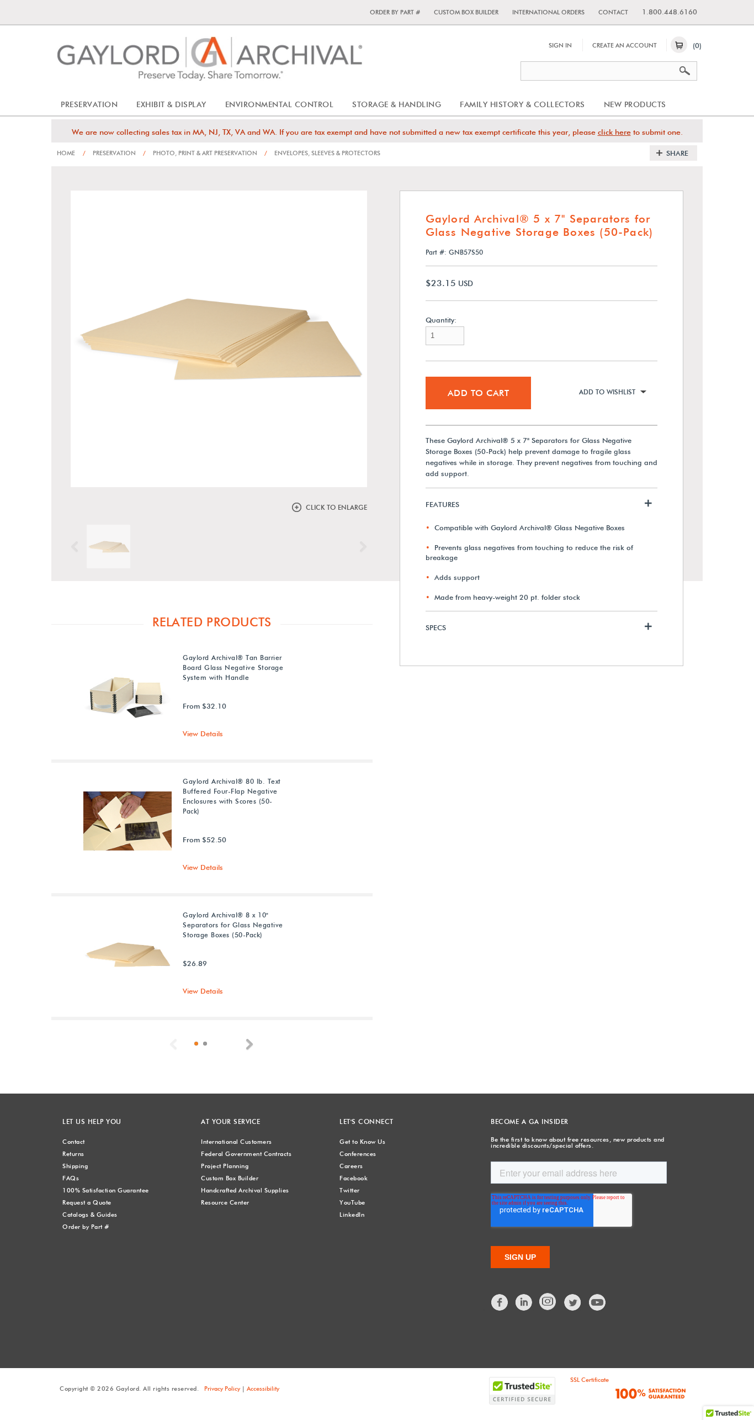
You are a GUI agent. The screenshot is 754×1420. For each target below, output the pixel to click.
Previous (77, 547)
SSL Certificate (589, 1380)
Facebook (353, 1178)
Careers (351, 1166)
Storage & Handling (396, 104)
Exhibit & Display (171, 104)
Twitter (349, 1190)
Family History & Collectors (522, 104)
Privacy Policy (222, 1388)
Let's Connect (366, 1121)
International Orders (548, 12)
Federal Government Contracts (246, 1154)
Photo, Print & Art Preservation (200, 153)
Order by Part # (395, 12)
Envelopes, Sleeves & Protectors (322, 153)
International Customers (236, 1141)
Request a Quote (86, 1202)
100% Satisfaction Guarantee (105, 1190)
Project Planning (224, 1166)
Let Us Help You (91, 1121)
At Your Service (231, 1121)
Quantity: (441, 320)
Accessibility (263, 1388)
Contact (613, 12)
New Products (635, 104)
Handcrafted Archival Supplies (245, 1190)
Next (360, 547)
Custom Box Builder (466, 12)
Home (66, 153)
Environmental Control (279, 104)
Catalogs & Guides (90, 1214)
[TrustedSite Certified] (522, 1391)
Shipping (75, 1166)
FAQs (70, 1178)
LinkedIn (351, 1214)
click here (614, 132)
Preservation (89, 104)
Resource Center (225, 1202)
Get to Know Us (362, 1141)
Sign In (560, 45)
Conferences (357, 1154)
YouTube (352, 1202)
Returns (73, 1154)
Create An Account (624, 45)
